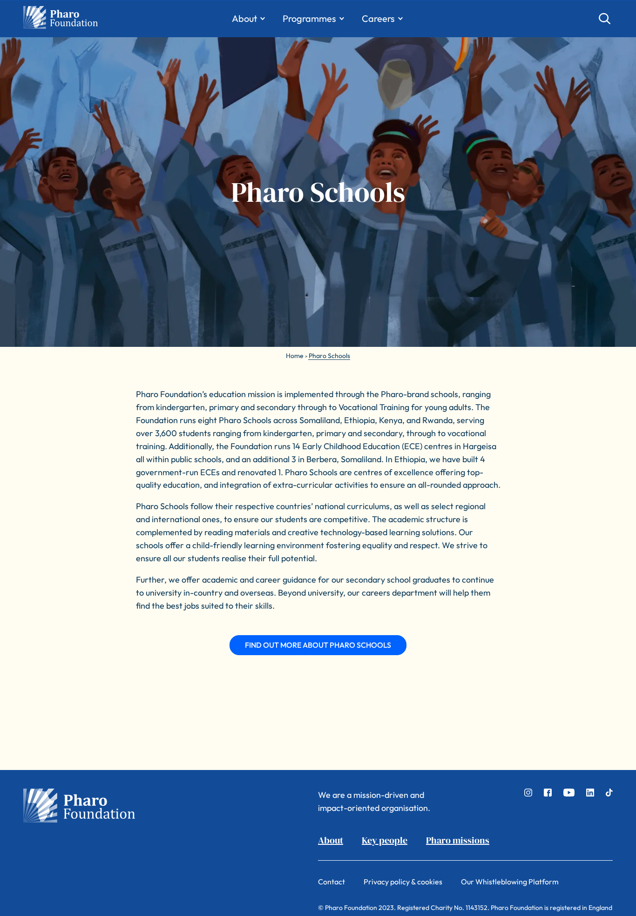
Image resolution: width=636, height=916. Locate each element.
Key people (384, 840)
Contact (331, 881)
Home (295, 356)
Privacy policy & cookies (403, 881)
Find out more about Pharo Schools (318, 645)
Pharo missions (457, 840)
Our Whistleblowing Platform (510, 881)
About (330, 840)
